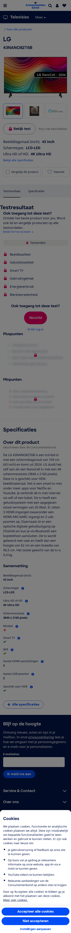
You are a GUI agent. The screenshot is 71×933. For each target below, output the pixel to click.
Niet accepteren (36, 921)
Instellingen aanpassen (35, 929)
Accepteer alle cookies (35, 911)
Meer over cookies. (15, 900)
